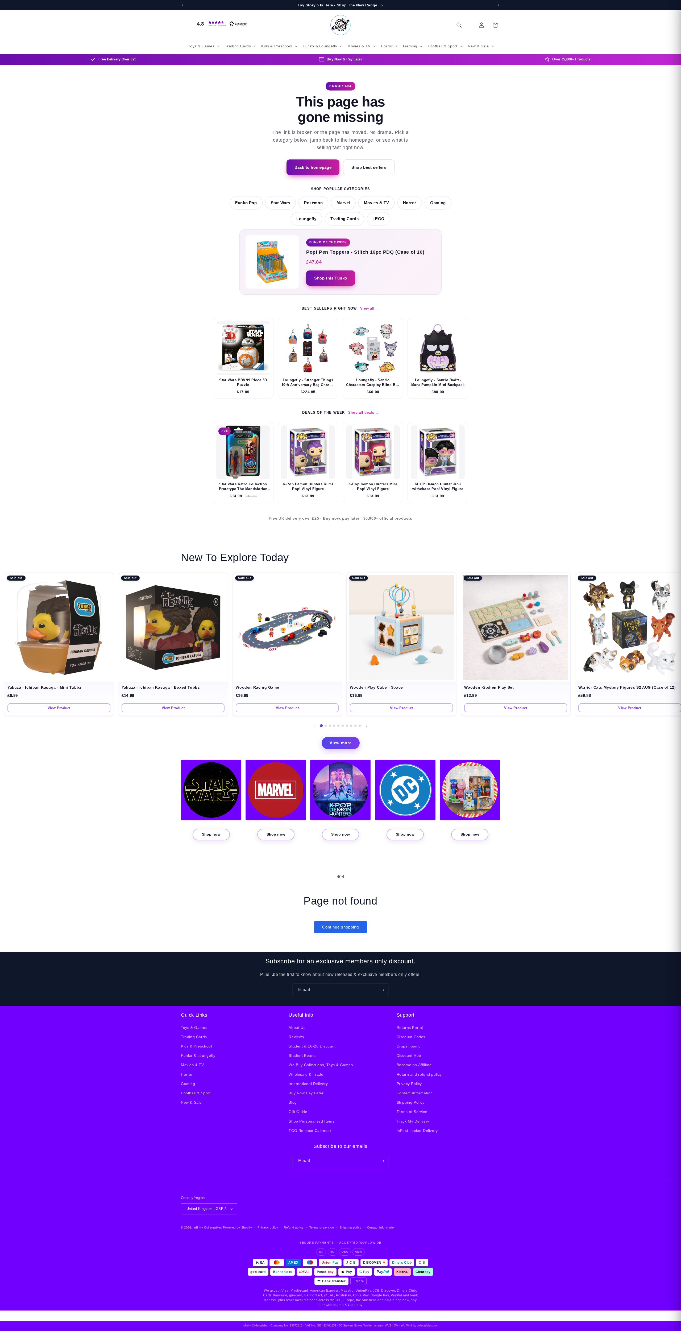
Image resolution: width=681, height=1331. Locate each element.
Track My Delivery (413, 1121)
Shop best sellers (368, 167)
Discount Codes (411, 1037)
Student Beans (302, 1055)
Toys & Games (194, 1027)
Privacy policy (268, 1227)
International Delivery (308, 1084)
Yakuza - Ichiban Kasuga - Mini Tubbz (44, 687)
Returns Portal (410, 1027)
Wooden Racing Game (257, 687)
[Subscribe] (382, 990)
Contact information (381, 1227)
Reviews (296, 1037)
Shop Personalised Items (311, 1121)
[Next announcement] (498, 5)
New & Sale (191, 1102)
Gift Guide (298, 1112)
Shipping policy (351, 1227)
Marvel (343, 203)
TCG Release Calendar (310, 1130)
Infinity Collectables (207, 1227)
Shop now (211, 834)
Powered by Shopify (237, 1227)
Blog (293, 1102)
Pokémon (313, 203)
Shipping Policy (411, 1102)
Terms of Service (412, 1112)
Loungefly (306, 219)
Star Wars (280, 203)
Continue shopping (340, 927)
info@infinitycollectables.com (419, 1325)
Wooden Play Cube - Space (376, 687)
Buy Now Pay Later (306, 1093)
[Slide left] (314, 726)
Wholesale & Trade (306, 1074)
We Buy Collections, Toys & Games (321, 1065)
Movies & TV (376, 203)
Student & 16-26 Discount (312, 1046)
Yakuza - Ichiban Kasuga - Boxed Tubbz (161, 687)
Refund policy (294, 1227)
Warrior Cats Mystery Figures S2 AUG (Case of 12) (627, 687)
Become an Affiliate (414, 1065)
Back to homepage (313, 167)
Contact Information (415, 1093)
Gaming (438, 203)
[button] (221, 24)
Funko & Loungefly (198, 1055)
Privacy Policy (409, 1084)
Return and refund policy (419, 1074)
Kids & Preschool (196, 1046)
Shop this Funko (330, 278)
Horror (410, 203)
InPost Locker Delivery (417, 1130)
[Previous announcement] (183, 5)
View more (341, 743)
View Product (59, 708)
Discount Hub (409, 1055)
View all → (369, 308)
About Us (297, 1027)
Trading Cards (344, 219)
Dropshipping (409, 1046)
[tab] (321, 725)
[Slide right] (366, 726)
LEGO (378, 219)
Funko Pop (246, 203)
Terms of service (321, 1227)
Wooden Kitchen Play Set (489, 687)
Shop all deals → (363, 412)
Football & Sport (196, 1093)
